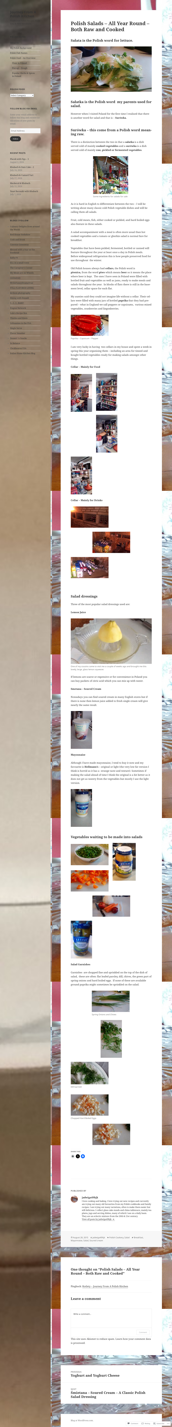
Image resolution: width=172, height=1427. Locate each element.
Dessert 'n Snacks (18, 338)
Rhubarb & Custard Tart (21, 175)
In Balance (15, 343)
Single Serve (16, 328)
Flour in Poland (19, 63)
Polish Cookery (116, 1237)
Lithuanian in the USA (20, 323)
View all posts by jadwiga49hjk (97, 1219)
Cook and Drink (17, 239)
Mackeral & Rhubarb (20, 183)
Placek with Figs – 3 (19, 159)
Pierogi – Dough (19, 68)
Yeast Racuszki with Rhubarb (24, 191)
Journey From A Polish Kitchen (23, 14)
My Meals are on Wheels (22, 272)
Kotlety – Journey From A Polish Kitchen (105, 1286)
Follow (15, 139)
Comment (143, 1332)
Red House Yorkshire (20, 234)
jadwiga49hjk (98, 1237)
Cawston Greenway (19, 244)
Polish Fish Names (18, 53)
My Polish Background (20, 48)
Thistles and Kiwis (18, 318)
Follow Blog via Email (23, 108)
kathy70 (14, 257)
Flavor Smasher (17, 333)
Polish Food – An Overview (23, 58)
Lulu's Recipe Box (18, 313)
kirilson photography (20, 293)
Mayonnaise (76, 1240)
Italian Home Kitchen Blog (22, 353)
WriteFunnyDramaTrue (21, 283)
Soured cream (96, 1240)
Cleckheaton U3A (18, 348)
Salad (127, 1237)
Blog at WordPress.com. (82, 1420)
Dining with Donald (19, 298)
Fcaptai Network (18, 308)
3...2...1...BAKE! (17, 303)
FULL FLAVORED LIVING (22, 288)
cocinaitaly (15, 277)
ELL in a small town (19, 262)
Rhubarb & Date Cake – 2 (22, 167)
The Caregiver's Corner (21, 267)
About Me (14, 43)
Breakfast (138, 1237)
